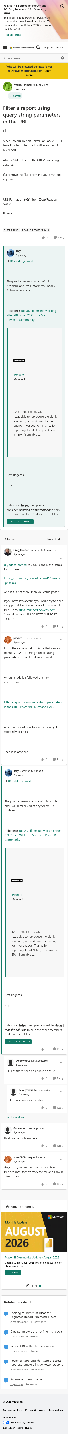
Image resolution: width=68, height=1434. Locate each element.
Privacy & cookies (35, 1409)
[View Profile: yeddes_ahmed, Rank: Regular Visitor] (7, 86)
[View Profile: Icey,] (10, 253)
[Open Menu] (62, 58)
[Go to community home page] (22, 48)
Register (48, 47)
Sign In (59, 47)
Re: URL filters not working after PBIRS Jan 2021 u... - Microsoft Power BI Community (31, 315)
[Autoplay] (28, 1286)
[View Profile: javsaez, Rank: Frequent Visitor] (8, 640)
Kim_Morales (36, 1369)
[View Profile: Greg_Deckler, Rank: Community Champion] (8, 552)
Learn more (13, 1272)
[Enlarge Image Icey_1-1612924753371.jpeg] (19, 360)
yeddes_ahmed (23, 84)
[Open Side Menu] (5, 47)
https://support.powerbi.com (37, 610)
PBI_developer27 (39, 1322)
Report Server (13, 57)
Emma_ (35, 1351)
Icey (18, 251)
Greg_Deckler (21, 550)
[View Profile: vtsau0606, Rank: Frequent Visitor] (8, 1159)
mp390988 (32, 1336)
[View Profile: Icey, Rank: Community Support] (8, 773)
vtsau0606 (19, 1157)
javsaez (17, 638)
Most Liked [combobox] (55, 539)
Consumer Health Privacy (17, 1427)
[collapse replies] (34, 547)
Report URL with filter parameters (32, 1346)
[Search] (38, 47)
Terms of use (56, 1409)
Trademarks (9, 1417)
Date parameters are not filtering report (36, 1331)
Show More (17, 1117)
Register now (12, 34)
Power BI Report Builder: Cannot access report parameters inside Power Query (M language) (35, 1363)
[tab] (32, 1286)
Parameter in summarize (26, 1379)
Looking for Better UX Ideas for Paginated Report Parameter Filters (33, 1315)
